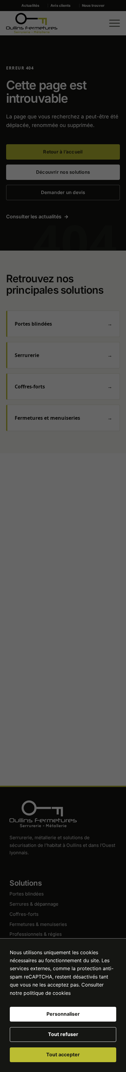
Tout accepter (63, 1054)
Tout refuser (63, 1034)
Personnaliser (63, 1014)
